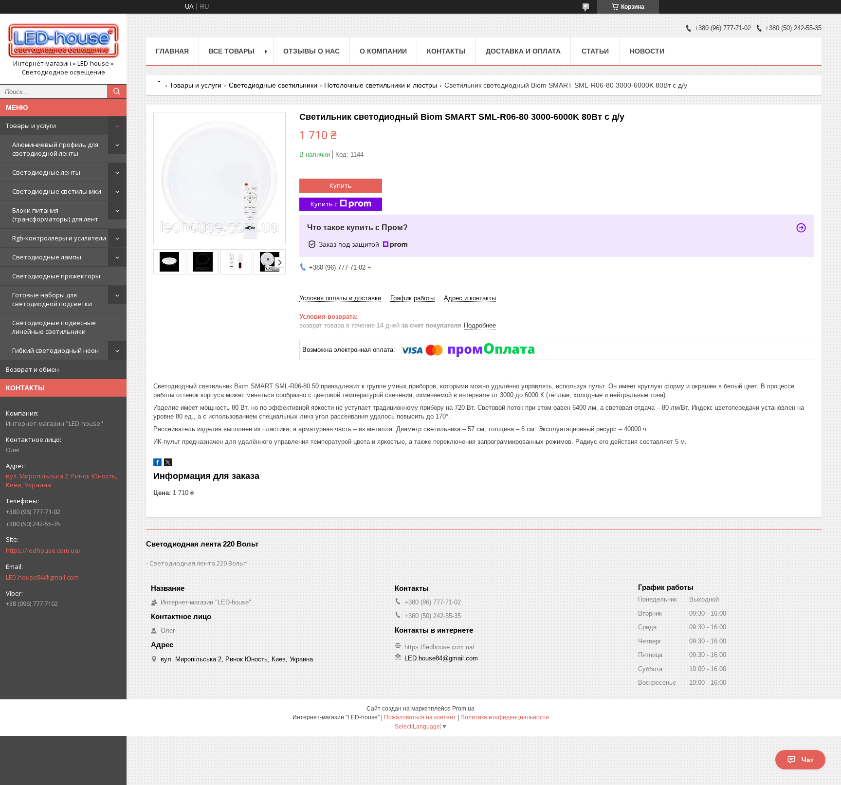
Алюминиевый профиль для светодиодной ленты (55, 149)
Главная (172, 51)
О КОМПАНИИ (383, 51)
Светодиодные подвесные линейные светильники (54, 327)
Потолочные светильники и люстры (380, 85)
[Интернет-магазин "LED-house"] (63, 40)
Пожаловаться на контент (420, 717)
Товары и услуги (31, 125)
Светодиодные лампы (46, 257)
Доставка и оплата (523, 51)
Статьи (595, 51)
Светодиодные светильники (56, 191)
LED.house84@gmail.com (42, 577)
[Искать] (117, 91)
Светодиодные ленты (46, 172)
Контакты (446, 51)
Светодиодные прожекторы (56, 276)
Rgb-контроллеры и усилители (59, 238)
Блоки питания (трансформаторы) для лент (55, 214)
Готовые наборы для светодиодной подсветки (52, 299)
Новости (647, 51)
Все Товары (232, 51)
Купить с (324, 204)
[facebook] (157, 464)
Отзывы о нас (311, 51)
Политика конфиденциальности (504, 717)
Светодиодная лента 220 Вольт (198, 563)
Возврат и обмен (32, 369)
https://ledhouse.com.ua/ (43, 550)
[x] (168, 464)
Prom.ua (463, 708)
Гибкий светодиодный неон (55, 350)
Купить (340, 185)
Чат (808, 760)
